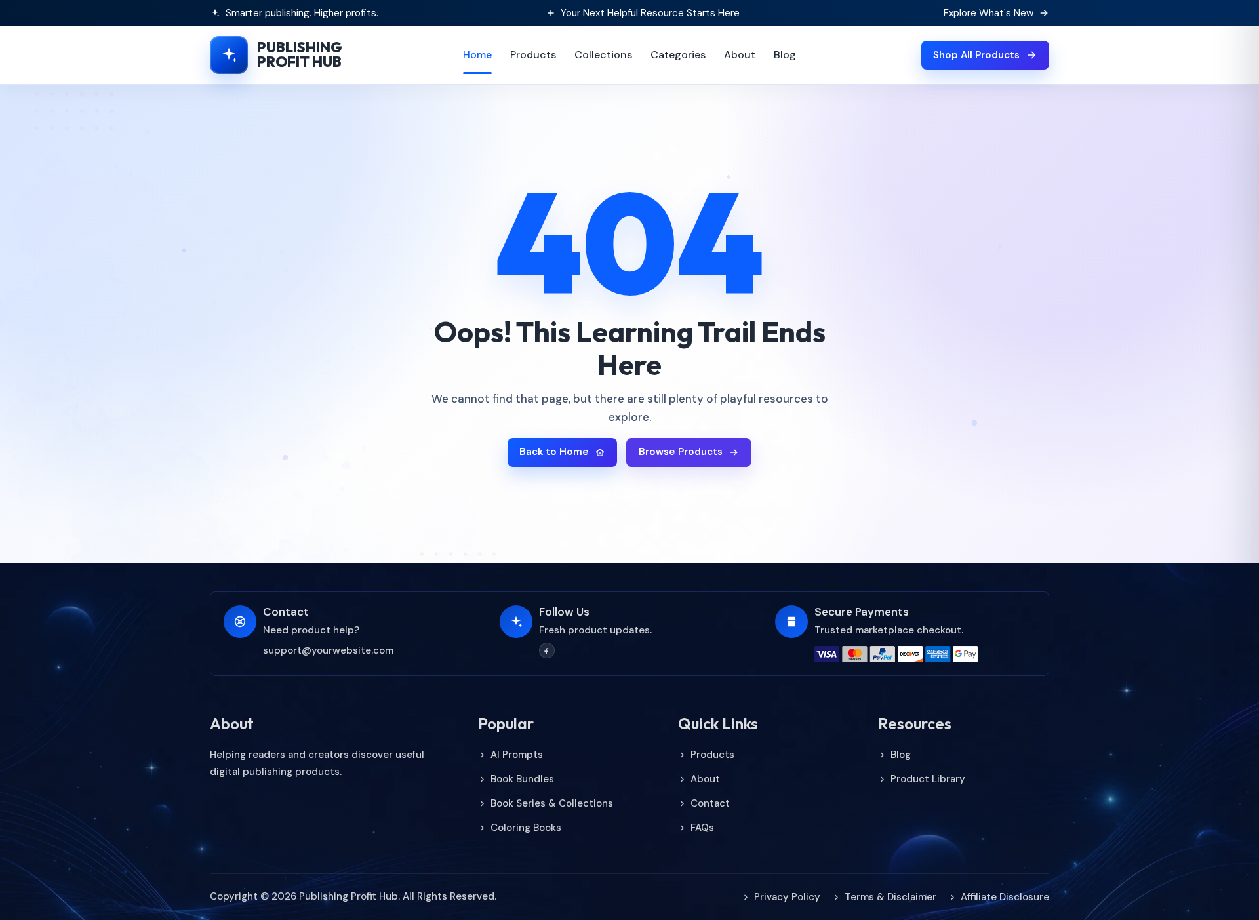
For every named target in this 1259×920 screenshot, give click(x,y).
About (739, 55)
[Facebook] (547, 650)
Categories (678, 55)
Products (533, 55)
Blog (785, 55)
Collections (603, 55)
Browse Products (681, 451)
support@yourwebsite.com (328, 650)
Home (477, 55)
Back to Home (554, 451)
